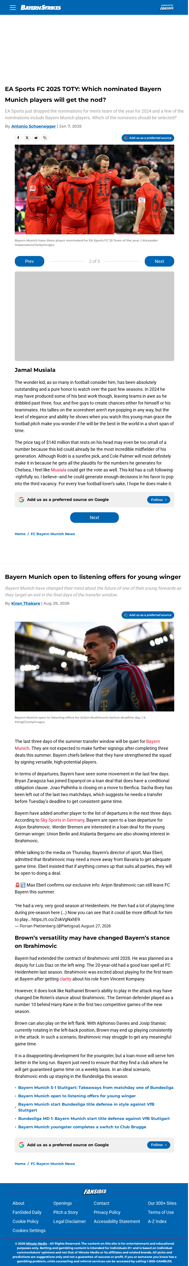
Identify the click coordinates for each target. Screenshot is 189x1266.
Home (20, 534)
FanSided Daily (27, 1212)
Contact (101, 1203)
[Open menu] (13, 7)
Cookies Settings (29, 1230)
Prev (29, 261)
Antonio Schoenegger (33, 126)
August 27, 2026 (96, 926)
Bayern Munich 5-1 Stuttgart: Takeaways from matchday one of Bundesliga (95, 1087)
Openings (62, 1203)
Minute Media (36, 1243)
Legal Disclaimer (69, 1221)
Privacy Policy (107, 1212)
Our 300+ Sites (162, 1203)
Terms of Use (161, 1212)
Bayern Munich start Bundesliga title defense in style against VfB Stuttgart (86, 1107)
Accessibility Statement (117, 1221)
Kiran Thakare (25, 603)
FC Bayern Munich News (53, 534)
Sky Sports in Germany (62, 820)
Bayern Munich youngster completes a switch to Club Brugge (82, 1127)
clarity (65, 978)
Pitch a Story (65, 1212)
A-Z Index (157, 1221)
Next (159, 261)
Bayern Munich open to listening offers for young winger (77, 1096)
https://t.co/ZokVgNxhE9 (56, 919)
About (18, 1203)
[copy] (44, 137)
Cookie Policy (26, 1221)
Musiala (58, 469)
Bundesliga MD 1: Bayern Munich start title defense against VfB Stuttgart (94, 1118)
